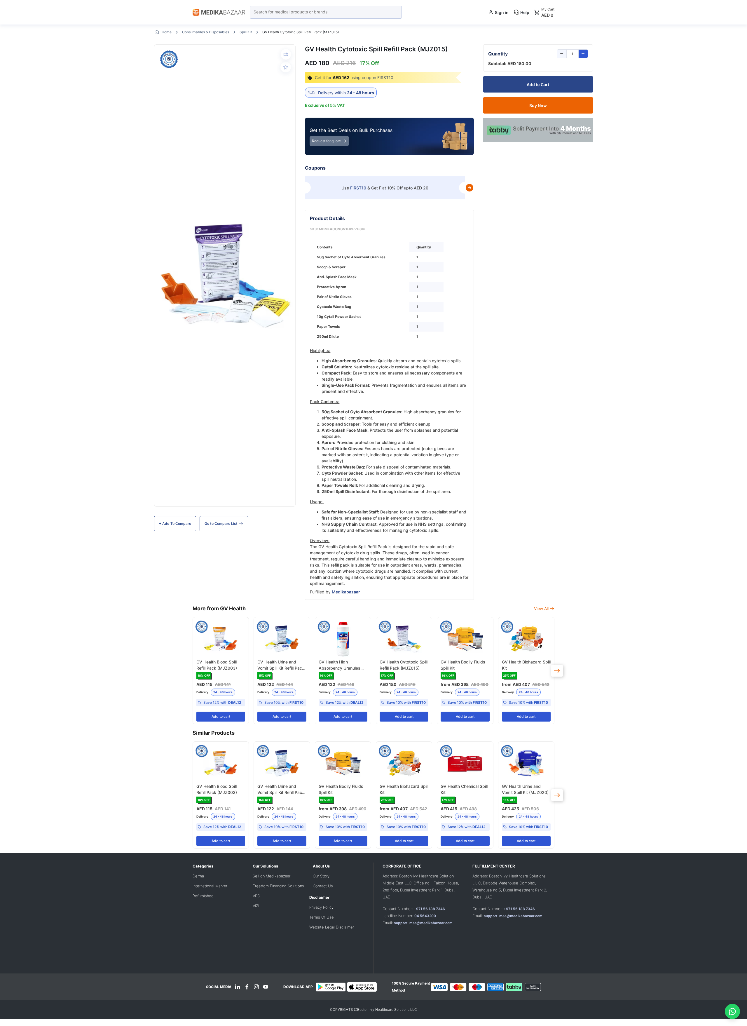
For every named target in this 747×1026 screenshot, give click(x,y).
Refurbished (203, 895)
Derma (198, 876)
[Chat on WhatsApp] (732, 1011)
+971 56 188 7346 (429, 909)
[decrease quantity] (562, 54)
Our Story (321, 876)
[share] (286, 54)
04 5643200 (425, 916)
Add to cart (221, 716)
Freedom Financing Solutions (278, 886)
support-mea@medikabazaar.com (423, 923)
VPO (256, 895)
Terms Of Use (321, 917)
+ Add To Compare (175, 523)
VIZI (256, 905)
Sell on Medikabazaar (271, 876)
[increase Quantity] (583, 54)
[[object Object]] (557, 671)
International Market (210, 886)
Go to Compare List (221, 523)
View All (541, 608)
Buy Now (538, 105)
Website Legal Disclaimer (331, 927)
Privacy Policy (321, 907)
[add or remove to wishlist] (285, 67)
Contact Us (323, 886)
